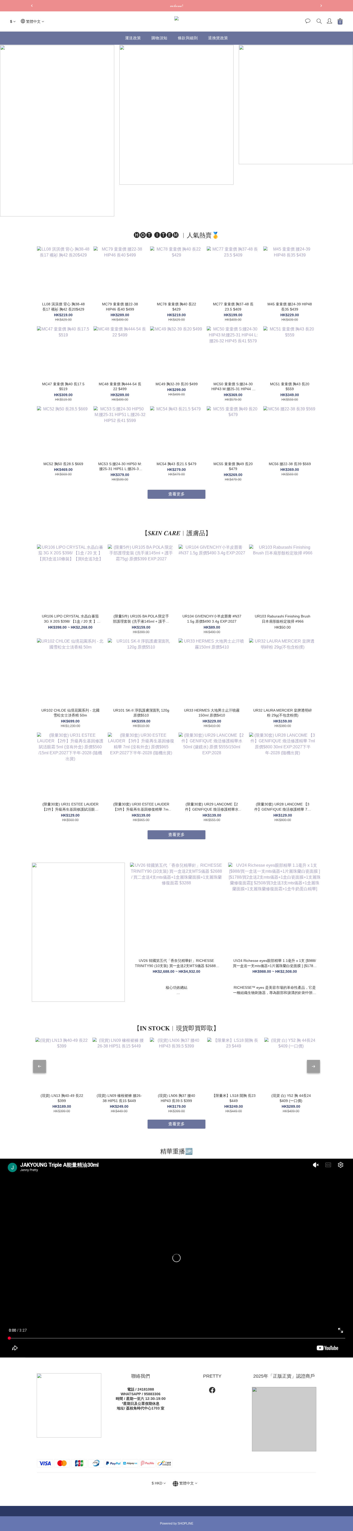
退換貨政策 (218, 38)
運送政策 (133, 38)
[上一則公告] (31, 5)
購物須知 (159, 38)
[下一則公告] (321, 5)
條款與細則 (188, 38)
